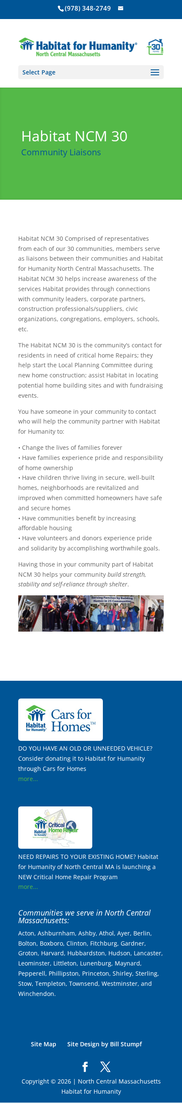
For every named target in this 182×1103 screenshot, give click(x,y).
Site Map (43, 1044)
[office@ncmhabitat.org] (121, 8)
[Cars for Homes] (60, 738)
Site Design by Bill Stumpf (104, 1044)
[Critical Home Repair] (55, 846)
